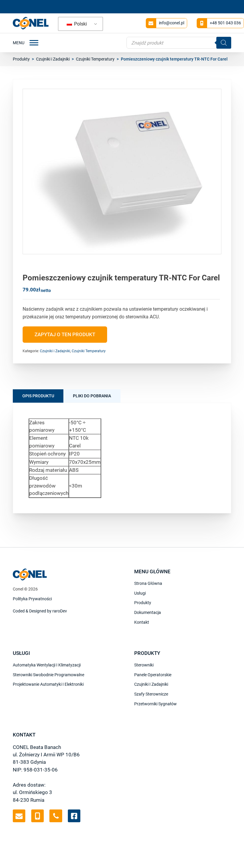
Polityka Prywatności (32, 598)
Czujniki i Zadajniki (53, 59)
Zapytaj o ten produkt (65, 334)
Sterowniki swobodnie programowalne (48, 674)
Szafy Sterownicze (151, 694)
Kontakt (141, 622)
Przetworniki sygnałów (155, 703)
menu (18, 42)
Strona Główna (148, 583)
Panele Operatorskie (152, 674)
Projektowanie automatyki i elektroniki (48, 684)
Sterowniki (144, 665)
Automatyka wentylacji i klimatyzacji (47, 665)
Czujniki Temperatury (95, 59)
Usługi (140, 593)
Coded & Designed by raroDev (40, 611)
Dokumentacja (147, 612)
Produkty (21, 59)
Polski (80, 24)
